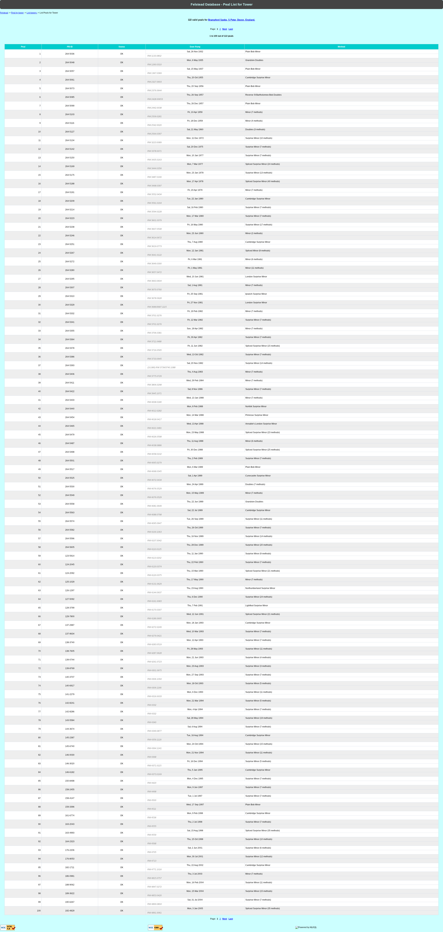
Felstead (4, 13)
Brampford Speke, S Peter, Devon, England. (231, 20)
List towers (32, 13)
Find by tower (17, 13)
